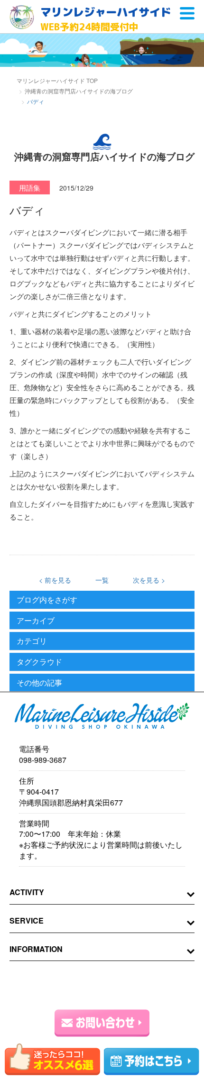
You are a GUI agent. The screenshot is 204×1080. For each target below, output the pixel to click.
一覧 (102, 580)
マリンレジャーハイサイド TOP (57, 80)
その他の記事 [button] (39, 682)
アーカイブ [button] (36, 620)
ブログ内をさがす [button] (47, 599)
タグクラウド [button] (39, 662)
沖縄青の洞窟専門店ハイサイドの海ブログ (79, 91)
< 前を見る (55, 580)
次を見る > (149, 580)
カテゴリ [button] (32, 641)
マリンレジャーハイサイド (105, 18)
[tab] (102, 600)
